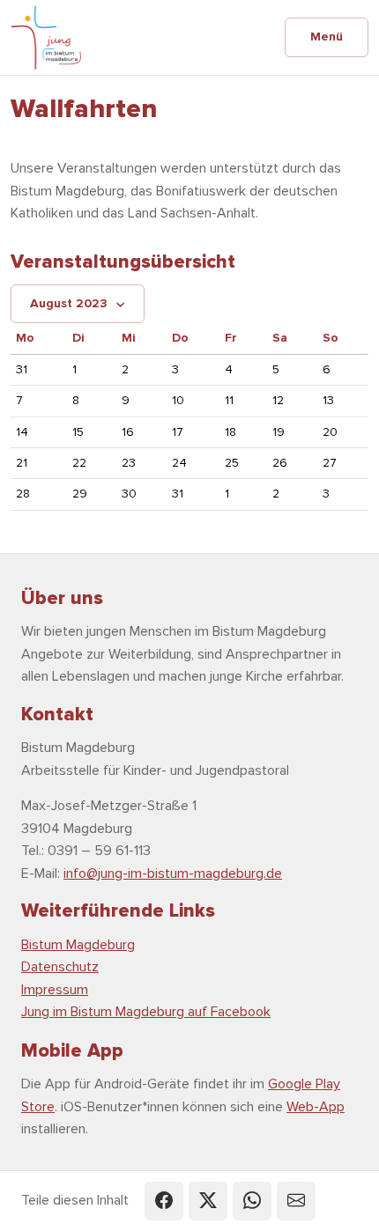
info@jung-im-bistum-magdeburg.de (172, 873)
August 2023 (69, 303)
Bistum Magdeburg (78, 945)
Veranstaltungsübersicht (123, 261)
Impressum (54, 990)
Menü (326, 36)
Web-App (315, 1107)
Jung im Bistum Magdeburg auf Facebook (146, 1012)
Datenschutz (60, 967)
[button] (164, 1201)
